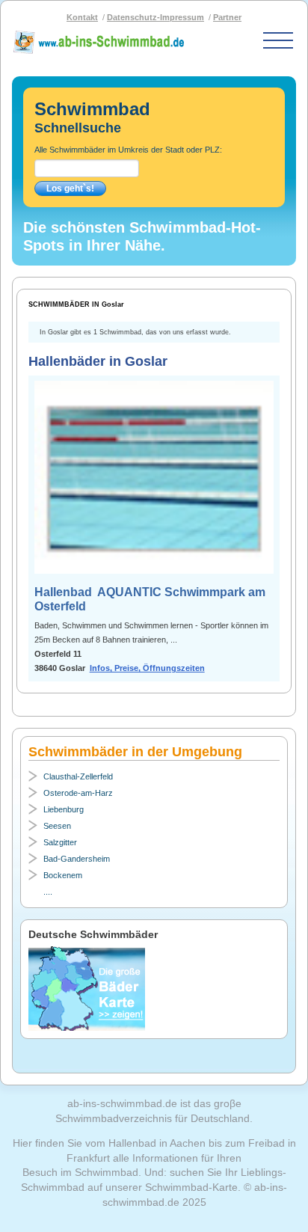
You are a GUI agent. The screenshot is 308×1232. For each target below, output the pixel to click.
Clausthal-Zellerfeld (78, 776)
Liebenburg (63, 809)
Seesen (57, 825)
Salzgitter (60, 842)
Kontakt (82, 17)
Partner (227, 17)
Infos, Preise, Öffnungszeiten (147, 667)
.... (47, 891)
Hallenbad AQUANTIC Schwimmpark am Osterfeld (149, 599)
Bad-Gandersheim (76, 858)
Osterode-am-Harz (78, 792)
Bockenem (62, 875)
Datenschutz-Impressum (155, 17)
